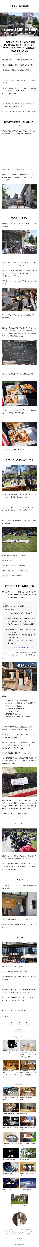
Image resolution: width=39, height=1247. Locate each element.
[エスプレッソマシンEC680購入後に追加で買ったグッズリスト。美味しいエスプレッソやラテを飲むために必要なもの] (28, 1044)
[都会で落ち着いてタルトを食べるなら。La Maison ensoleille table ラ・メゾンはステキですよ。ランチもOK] (11, 1064)
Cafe (4, 1016)
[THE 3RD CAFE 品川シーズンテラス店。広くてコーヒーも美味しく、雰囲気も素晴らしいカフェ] (28, 1064)
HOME (19, 1030)
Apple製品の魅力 (7, 1173)
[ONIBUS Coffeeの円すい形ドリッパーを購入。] (11, 1044)
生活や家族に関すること (26, 1159)
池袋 (8, 1016)
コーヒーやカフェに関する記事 (11, 1113)
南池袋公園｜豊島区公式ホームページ (24, 648)
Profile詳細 (19, 1238)
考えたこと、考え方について (18, 1205)
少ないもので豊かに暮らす (10, 1159)
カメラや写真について (25, 1113)
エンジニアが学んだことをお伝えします (19, 8)
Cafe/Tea (23, 54)
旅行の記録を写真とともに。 (27, 1189)
